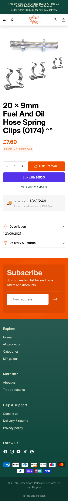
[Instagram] (12, 451)
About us (9, 382)
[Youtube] (18, 451)
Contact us (10, 414)
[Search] (12, 20)
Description (17, 226)
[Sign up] (55, 299)
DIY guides (10, 359)
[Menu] (4, 20)
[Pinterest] (32, 451)
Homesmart (26, 483)
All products (11, 344)
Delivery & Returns (22, 243)
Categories (11, 351)
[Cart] (63, 20)
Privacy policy (13, 428)
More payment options (34, 186)
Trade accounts (14, 390)
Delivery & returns (15, 421)
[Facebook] (5, 451)
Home (7, 337)
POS (37, 483)
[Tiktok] (25, 451)
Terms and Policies (34, 495)
